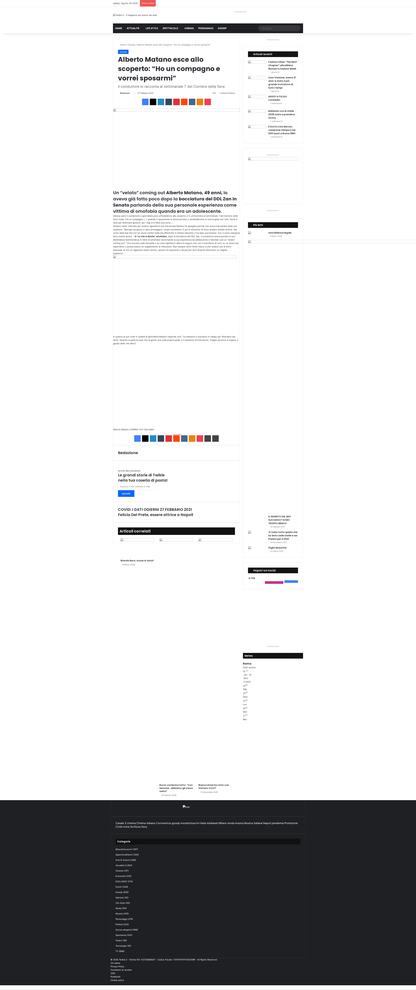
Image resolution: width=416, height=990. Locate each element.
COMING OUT (136, 429)
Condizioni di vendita (121, 970)
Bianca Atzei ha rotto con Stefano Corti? (213, 786)
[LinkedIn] (161, 102)
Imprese (120, 897)
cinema (131, 823)
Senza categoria (124, 929)
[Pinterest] (176, 102)
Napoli (267, 823)
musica (239, 823)
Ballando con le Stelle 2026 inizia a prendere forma (281, 114)
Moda (118, 908)
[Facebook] (145, 102)
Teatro (119, 940)
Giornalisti (149, 429)
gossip (176, 823)
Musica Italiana (253, 823)
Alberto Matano (121, 429)
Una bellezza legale (280, 232)
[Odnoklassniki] (200, 102)
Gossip (222, 28)
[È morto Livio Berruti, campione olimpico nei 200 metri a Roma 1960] (257, 131)
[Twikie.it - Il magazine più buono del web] (135, 15)
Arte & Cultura (123, 860)
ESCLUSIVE (121, 881)
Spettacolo (170, 28)
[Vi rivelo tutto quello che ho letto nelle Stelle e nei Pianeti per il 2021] (249, 532)
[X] (153, 102)
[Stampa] (215, 438)
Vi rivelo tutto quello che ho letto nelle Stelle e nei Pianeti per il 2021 (283, 536)
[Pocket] (207, 102)
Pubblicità (115, 976)
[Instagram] (297, 983)
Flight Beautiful (277, 547)
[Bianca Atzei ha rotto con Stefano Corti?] (215, 660)
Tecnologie (121, 945)
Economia (120, 876)
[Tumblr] (168, 102)
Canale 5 (121, 823)
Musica (119, 913)
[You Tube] (299, 983)
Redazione (125, 93)
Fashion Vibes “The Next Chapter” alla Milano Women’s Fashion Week (282, 65)
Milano (223, 823)
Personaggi (205, 28)
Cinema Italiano (146, 823)
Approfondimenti (124, 854)
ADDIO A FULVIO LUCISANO (277, 98)
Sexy (144, 826)
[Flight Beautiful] (249, 547)
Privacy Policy (117, 966)
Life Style (152, 28)
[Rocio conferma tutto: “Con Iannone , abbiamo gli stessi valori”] (176, 660)
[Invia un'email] (131, 93)
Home (118, 28)
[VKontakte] (192, 102)
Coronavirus (163, 823)
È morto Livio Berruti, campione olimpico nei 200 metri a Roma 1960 (282, 130)
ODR (112, 973)
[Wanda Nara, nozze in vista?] (137, 547)
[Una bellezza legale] (249, 232)
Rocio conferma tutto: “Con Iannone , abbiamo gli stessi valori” (176, 788)
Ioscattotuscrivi (190, 823)
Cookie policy (117, 980)
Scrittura (135, 826)
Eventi (119, 886)
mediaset (212, 823)
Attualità (133, 28)
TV (117, 951)
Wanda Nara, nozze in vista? (137, 560)
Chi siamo (115, 963)
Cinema (189, 28)
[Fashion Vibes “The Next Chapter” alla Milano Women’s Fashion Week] (257, 66)
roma (126, 826)
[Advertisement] (176, 386)
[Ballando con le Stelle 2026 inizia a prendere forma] (257, 115)
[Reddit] (184, 102)
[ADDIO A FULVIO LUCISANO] (257, 101)
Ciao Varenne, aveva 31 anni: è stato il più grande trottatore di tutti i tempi (282, 82)
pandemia (278, 823)
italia (203, 823)
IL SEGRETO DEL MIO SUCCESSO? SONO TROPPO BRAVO (279, 520)
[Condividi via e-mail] (207, 438)
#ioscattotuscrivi (124, 849)
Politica (119, 924)
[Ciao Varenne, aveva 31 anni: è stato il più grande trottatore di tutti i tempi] (257, 82)
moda (230, 823)
